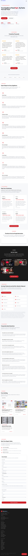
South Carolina (3, 548)
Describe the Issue (4, 484)
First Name (3, 459)
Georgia (2, 549)
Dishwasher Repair (3, 527)
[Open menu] (26, 1)
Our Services (11, 18)
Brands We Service (3, 535)
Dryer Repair (2, 523)
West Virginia (2, 543)
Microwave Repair (3, 528)
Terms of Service (7, 554)
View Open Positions (14, 276)
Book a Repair (4, 18)
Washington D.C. (3, 542)
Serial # (3, 481)
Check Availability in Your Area (6, 292)
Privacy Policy (2, 554)
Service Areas (2, 534)
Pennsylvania (2, 544)
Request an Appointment (14, 502)
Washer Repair (3, 522)
